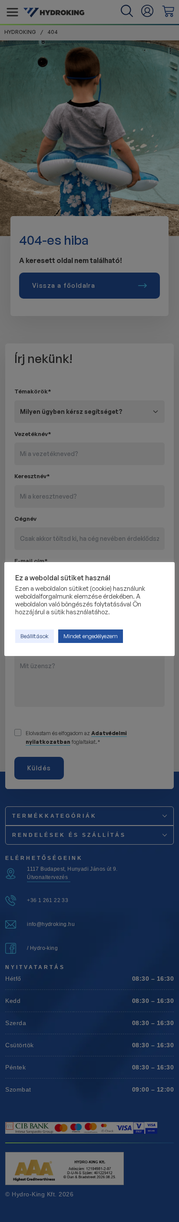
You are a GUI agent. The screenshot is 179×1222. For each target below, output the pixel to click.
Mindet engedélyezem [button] (90, 636)
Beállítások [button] (34, 636)
